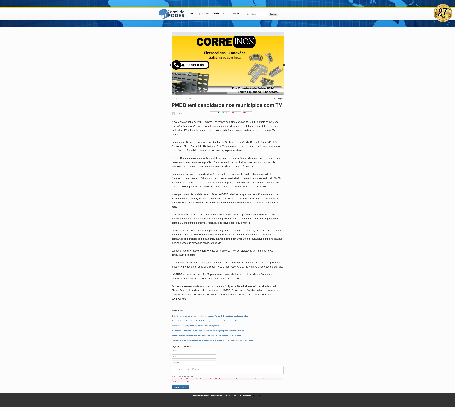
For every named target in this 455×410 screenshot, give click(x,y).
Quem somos (203, 13)
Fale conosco (237, 13)
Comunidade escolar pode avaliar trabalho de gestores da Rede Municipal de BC (204, 320)
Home (192, 13)
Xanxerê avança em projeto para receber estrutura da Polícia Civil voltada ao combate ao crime (210, 315)
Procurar (273, 14)
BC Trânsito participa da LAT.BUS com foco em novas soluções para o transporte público (208, 330)
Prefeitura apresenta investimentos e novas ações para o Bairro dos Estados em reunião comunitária (212, 340)
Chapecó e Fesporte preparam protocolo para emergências (195, 325)
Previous (171, 65)
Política (216, 13)
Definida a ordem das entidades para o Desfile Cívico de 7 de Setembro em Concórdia (206, 335)
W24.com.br (257, 395)
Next (283, 65)
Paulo (180, 113)
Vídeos (226, 13)
